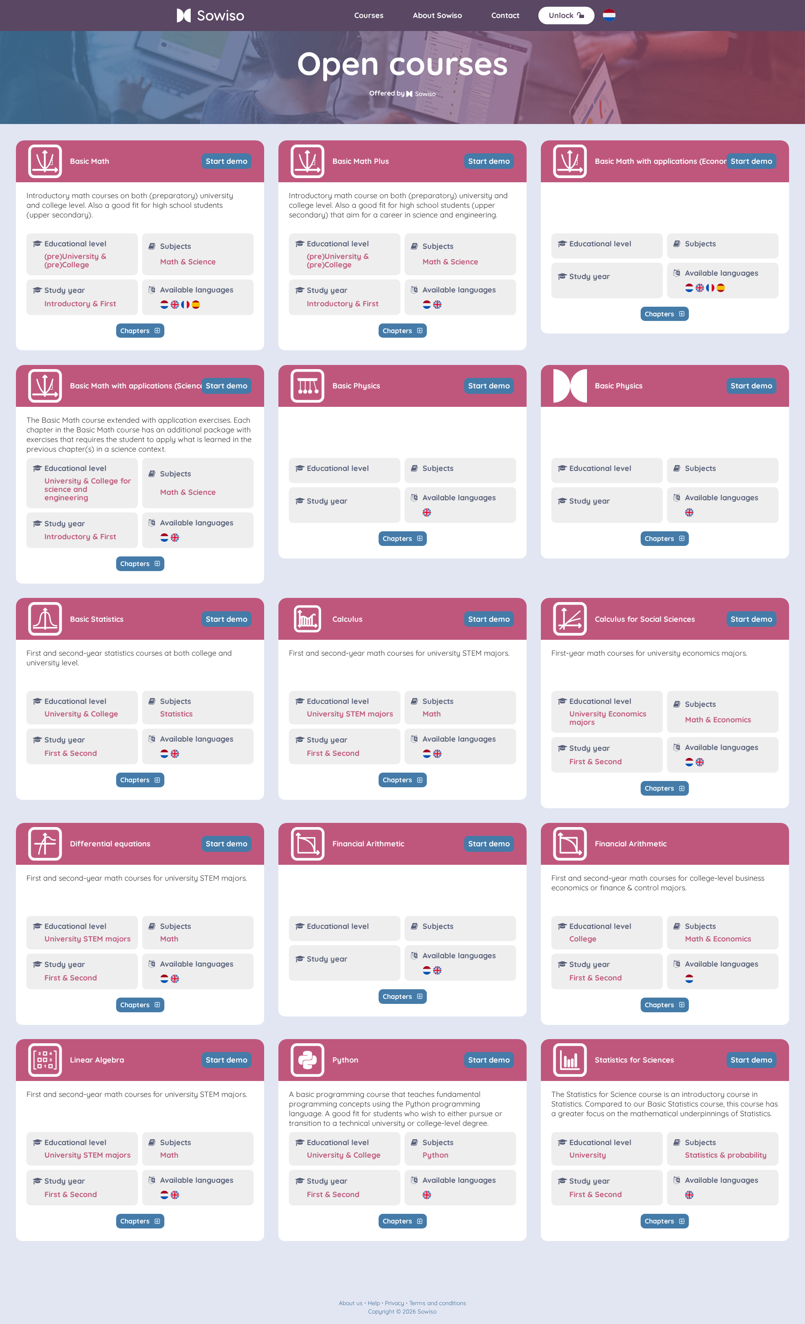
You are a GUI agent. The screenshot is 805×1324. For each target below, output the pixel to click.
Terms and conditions (437, 1303)
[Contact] (505, 15)
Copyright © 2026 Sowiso (402, 1311)
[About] (437, 15)
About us (351, 1303)
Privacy (394, 1303)
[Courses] (369, 15)
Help (374, 1303)
